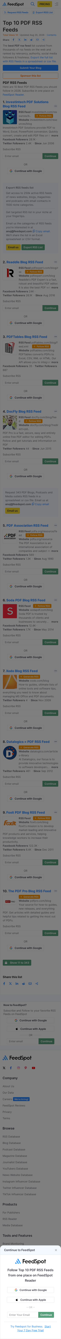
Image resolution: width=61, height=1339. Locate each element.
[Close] (56, 1250)
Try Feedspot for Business (26, 1326)
